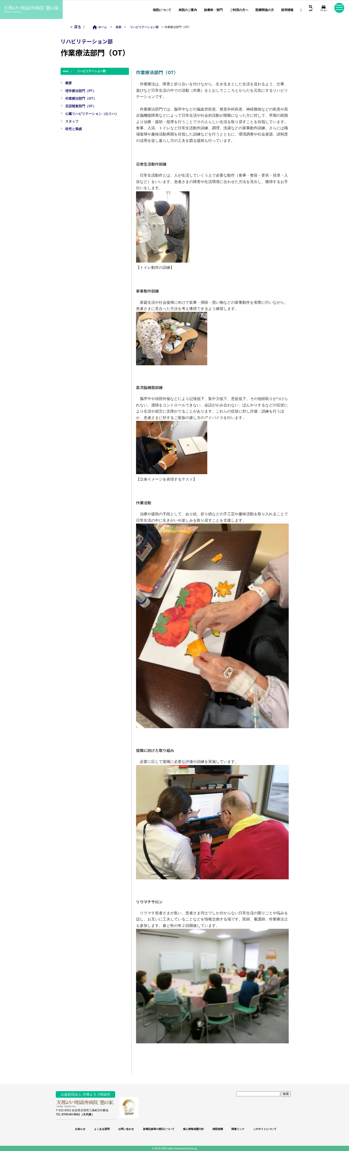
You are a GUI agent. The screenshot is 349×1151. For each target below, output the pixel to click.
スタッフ (72, 121)
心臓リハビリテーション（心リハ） (91, 114)
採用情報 (287, 10)
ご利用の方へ (239, 10)
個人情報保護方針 (193, 1128)
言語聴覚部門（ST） (80, 106)
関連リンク (238, 1128)
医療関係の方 (264, 10)
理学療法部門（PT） (80, 91)
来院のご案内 (188, 10)
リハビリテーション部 (144, 27)
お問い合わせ (126, 1128)
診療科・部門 (213, 10)
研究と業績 (73, 129)
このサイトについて (265, 1128)
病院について (162, 10)
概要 (68, 83)
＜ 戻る (76, 27)
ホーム (101, 27)
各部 (118, 27)
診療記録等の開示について (158, 1128)
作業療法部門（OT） (81, 98)
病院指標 (217, 1128)
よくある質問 (102, 1128)
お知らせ (80, 1128)
